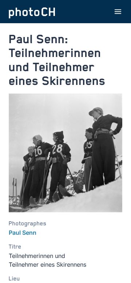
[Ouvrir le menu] (118, 11)
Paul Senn (22, 232)
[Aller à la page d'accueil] (32, 11)
